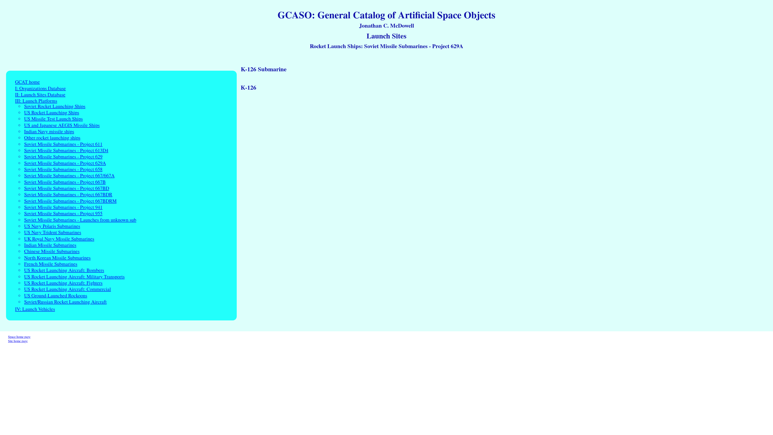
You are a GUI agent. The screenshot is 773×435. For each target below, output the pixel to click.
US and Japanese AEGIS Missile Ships (62, 125)
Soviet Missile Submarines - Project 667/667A (69, 175)
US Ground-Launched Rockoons (55, 295)
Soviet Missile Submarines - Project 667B (65, 182)
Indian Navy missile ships (49, 131)
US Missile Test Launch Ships (53, 119)
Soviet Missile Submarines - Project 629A (65, 163)
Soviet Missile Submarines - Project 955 (63, 213)
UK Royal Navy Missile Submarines (59, 239)
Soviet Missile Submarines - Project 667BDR (68, 194)
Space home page (19, 337)
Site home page (18, 341)
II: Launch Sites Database (40, 94)
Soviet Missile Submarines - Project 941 (63, 207)
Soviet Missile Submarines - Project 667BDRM (70, 201)
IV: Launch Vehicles (35, 309)
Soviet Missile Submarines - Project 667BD (66, 188)
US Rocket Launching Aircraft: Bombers (64, 270)
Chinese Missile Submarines (52, 251)
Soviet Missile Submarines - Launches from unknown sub (80, 220)
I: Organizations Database (40, 88)
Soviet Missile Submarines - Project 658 (63, 169)
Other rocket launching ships (52, 138)
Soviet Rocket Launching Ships (54, 106)
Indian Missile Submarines (50, 245)
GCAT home (27, 82)
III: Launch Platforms (36, 101)
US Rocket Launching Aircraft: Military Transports (74, 276)
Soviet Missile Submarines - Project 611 (63, 144)
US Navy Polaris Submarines (52, 226)
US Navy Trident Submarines (52, 232)
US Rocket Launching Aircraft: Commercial (67, 289)
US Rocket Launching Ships (51, 112)
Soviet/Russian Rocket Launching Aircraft (65, 302)
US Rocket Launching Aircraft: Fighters (63, 283)
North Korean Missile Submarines (57, 258)
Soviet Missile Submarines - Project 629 (63, 156)
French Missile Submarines (50, 264)
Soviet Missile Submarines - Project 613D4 (66, 150)
